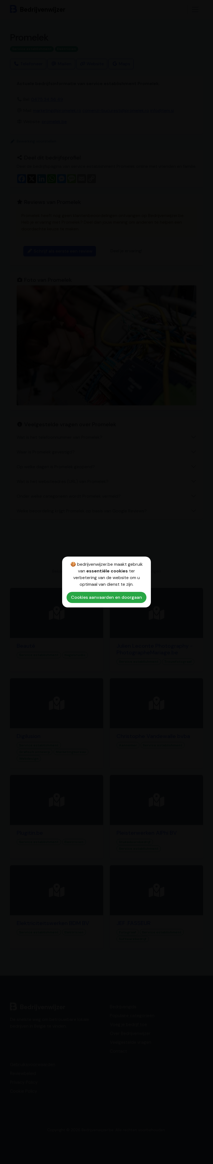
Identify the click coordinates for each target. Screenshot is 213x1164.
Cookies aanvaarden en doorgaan (106, 597)
